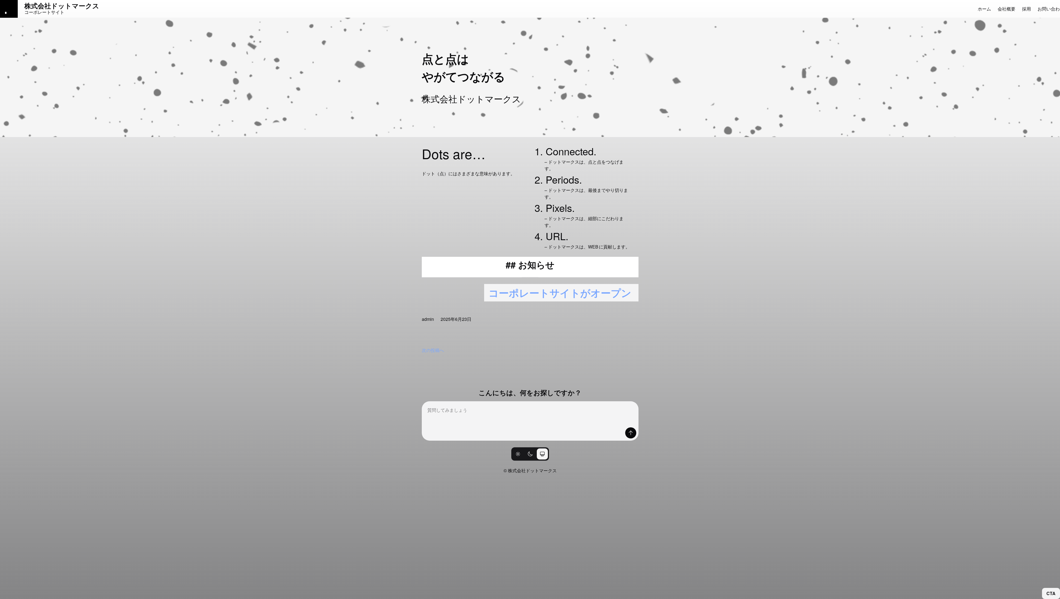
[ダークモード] (530, 454)
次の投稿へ (433, 350)
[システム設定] (542, 454)
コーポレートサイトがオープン (560, 292)
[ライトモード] (517, 454)
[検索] (630, 432)
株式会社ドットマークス (61, 5)
